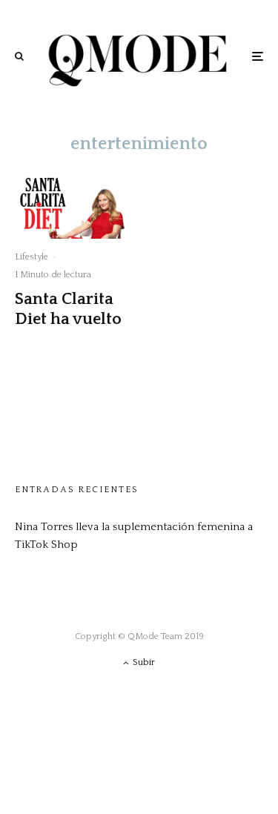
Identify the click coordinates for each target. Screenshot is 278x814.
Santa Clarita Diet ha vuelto (68, 309)
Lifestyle (31, 257)
